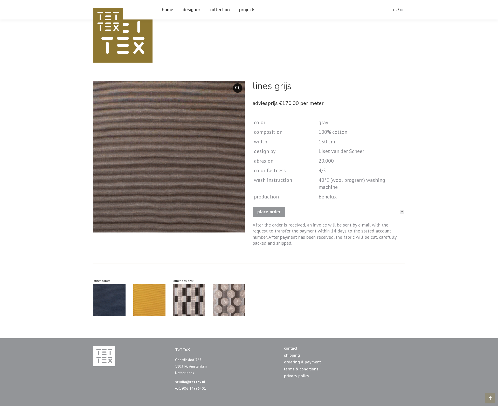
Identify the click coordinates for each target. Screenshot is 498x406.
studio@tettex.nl (190, 382)
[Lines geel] (149, 300)
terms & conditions (301, 369)
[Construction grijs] (189, 300)
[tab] (328, 212)
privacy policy (296, 376)
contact (290, 348)
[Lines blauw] (109, 300)
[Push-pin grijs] (229, 300)
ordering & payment (302, 362)
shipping (292, 355)
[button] (237, 88)
